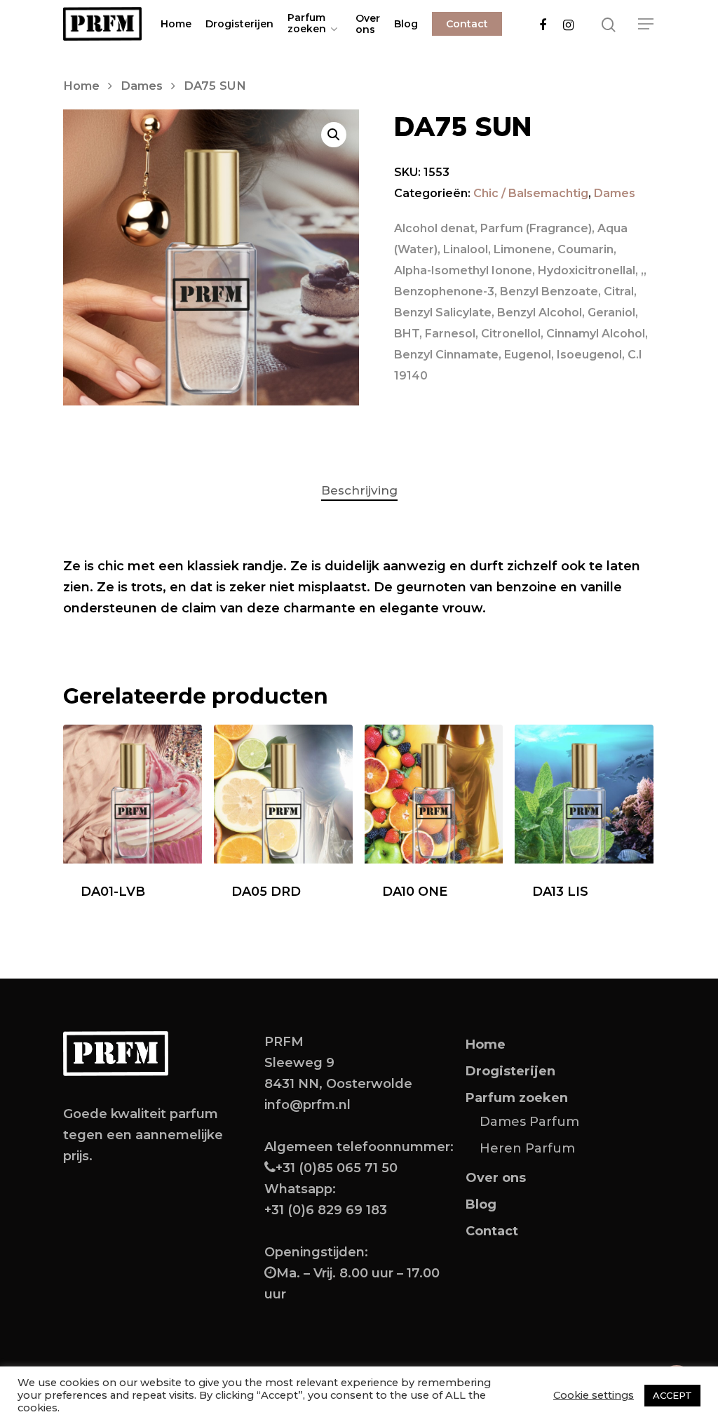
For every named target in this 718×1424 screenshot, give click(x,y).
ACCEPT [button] (672, 1395)
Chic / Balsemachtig (530, 193)
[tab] (359, 491)
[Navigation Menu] (646, 24)
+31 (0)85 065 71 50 (337, 1168)
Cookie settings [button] (593, 1395)
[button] (333, 134)
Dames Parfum (529, 1121)
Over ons (367, 24)
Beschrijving (359, 490)
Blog (406, 23)
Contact (467, 23)
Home (176, 23)
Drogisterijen (239, 23)
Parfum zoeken (306, 23)
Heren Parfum (527, 1148)
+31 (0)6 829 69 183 (325, 1210)
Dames (142, 86)
